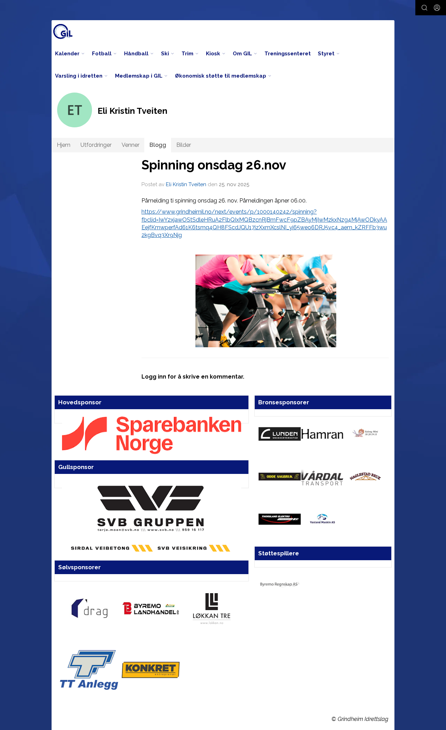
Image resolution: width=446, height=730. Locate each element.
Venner (130, 145)
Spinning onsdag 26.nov (213, 165)
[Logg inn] (437, 7)
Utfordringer (96, 145)
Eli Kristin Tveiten (186, 184)
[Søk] (424, 7)
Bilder (183, 145)
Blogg (157, 145)
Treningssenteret (287, 53)
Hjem (63, 145)
